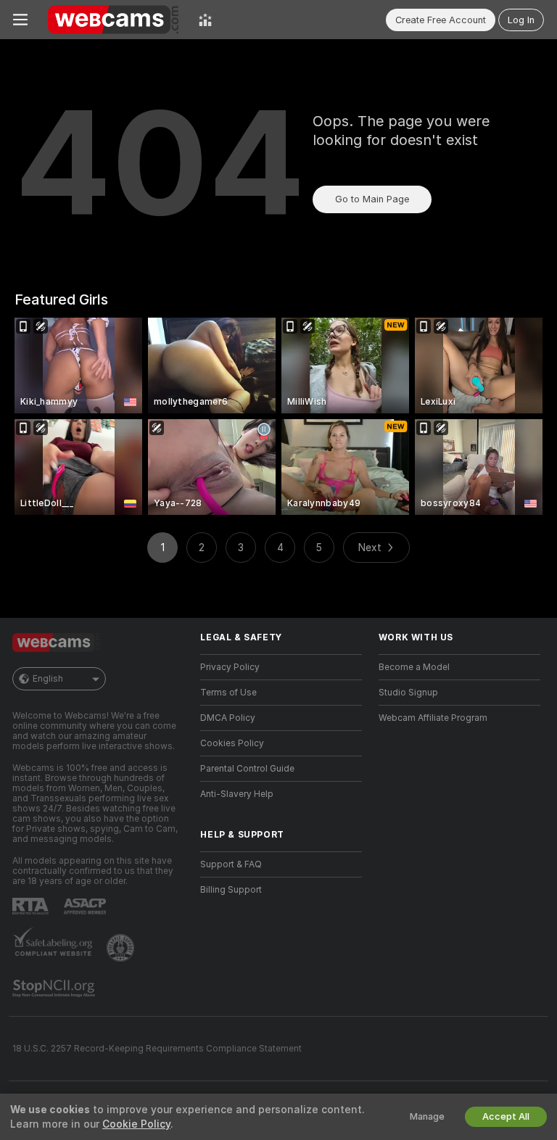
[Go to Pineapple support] (122, 948)
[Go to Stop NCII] (55, 988)
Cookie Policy (136, 1124)
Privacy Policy (230, 667)
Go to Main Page (372, 199)
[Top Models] (205, 19)
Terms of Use (228, 692)
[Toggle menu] (20, 19)
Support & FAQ (231, 864)
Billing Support (231, 890)
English (48, 679)
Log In (521, 20)
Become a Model (414, 667)
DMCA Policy (227, 718)
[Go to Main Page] (113, 19)
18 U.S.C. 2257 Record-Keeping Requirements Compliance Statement (157, 1049)
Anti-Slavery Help (236, 794)
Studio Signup (408, 692)
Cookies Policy (232, 743)
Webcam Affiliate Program (433, 718)
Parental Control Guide (247, 769)
